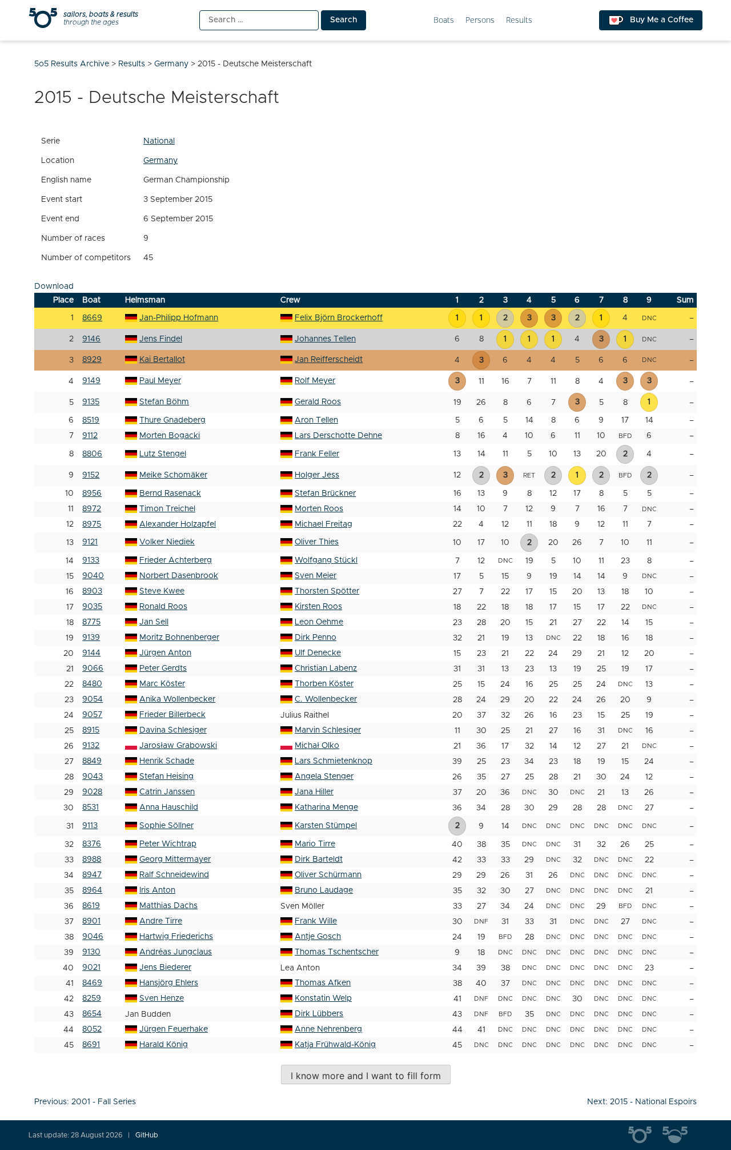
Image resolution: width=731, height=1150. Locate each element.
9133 (90, 560)
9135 (90, 402)
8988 (91, 859)
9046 (92, 937)
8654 (92, 1014)
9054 (92, 699)
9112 (90, 436)
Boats (443, 20)
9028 (92, 792)
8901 (91, 921)
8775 (91, 622)
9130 (91, 952)
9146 (91, 339)
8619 (91, 906)
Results (519, 20)
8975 (91, 524)
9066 (92, 668)
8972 (91, 509)
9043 (92, 777)
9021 (91, 968)
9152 (90, 475)
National (159, 141)
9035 (92, 607)
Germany (160, 161)
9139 (91, 638)
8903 (92, 591)
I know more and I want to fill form (366, 1075)
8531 (90, 807)
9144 (91, 653)
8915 (90, 730)
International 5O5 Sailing (645, 1135)
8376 (91, 844)
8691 (91, 1045)
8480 (92, 684)
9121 (90, 542)
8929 (92, 360)
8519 (90, 420)
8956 (92, 494)
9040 (93, 576)
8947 (92, 875)
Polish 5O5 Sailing (679, 1135)
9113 (90, 826)
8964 (92, 890)
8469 (92, 983)
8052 (92, 1029)
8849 (92, 761)
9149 (91, 381)
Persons (480, 20)
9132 (90, 746)
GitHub (146, 1135)
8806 (92, 454)
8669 (92, 318)
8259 (91, 998)
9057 (92, 715)
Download (54, 286)
